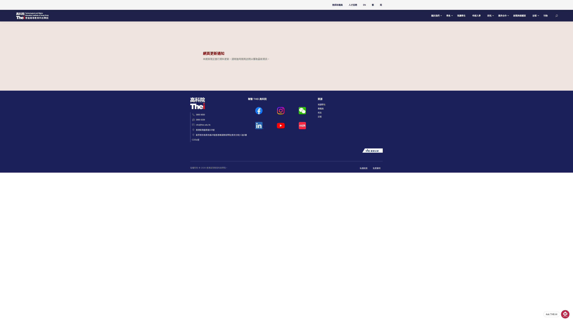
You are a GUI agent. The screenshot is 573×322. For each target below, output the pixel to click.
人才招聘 (353, 5)
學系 (448, 15)
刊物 (545, 15)
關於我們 (435, 15)
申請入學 (476, 15)
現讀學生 (461, 15)
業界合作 (502, 15)
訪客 (535, 15)
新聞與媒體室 (519, 15)
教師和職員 (337, 5)
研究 (489, 15)
